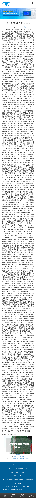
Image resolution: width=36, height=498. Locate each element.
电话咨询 (4, 496)
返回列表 (18, 454)
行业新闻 (23, 27)
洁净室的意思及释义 (21, 456)
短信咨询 (13, 496)
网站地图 (5, 489)
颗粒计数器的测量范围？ (21, 458)
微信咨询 (22, 496)
